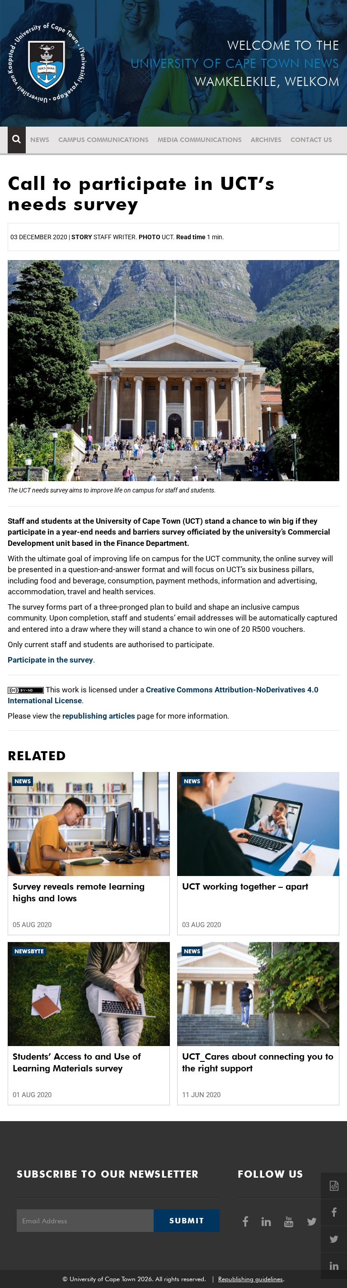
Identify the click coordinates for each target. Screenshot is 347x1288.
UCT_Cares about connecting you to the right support (257, 1062)
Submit (186, 1220)
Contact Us (311, 139)
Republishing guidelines (250, 1279)
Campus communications (103, 139)
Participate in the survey (50, 659)
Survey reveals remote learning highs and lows (79, 892)
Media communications (200, 139)
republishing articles (98, 715)
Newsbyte (29, 951)
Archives (266, 139)
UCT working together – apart (245, 886)
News (39, 139)
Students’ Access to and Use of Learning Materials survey (77, 1062)
